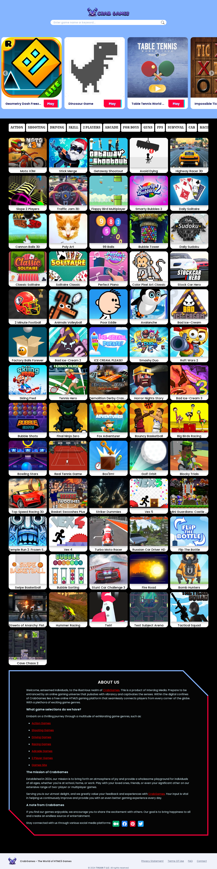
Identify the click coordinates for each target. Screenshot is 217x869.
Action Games (41, 723)
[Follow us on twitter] (141, 824)
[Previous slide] (5, 73)
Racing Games (41, 744)
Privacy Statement (152, 861)
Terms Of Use (176, 861)
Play (50, 104)
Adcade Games (42, 751)
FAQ (190, 861)
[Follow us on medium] (116, 824)
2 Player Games (42, 758)
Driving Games (41, 737)
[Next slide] (211, 73)
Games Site (39, 765)
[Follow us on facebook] (124, 824)
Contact (202, 861)
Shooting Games (43, 730)
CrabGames (111, 690)
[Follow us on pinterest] (132, 824)
